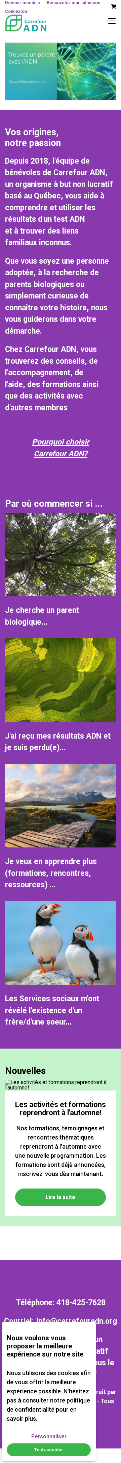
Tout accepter (48, 1449)
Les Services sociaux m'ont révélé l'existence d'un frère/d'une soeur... (52, 1010)
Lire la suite (60, 1197)
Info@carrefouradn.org (76, 1321)
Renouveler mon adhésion (73, 2)
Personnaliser (49, 1436)
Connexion (16, 11)
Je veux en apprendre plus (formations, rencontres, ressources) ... (51, 873)
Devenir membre (22, 2)
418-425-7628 (81, 1302)
